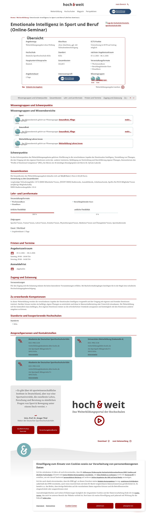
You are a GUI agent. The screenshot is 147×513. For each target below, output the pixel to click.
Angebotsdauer (32, 74)
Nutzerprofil (129, 475)
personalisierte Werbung (72, 477)
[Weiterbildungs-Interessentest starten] (120, 11)
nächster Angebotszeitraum (102, 52)
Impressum (40, 506)
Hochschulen (69, 11)
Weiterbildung (56, 11)
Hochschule (30, 52)
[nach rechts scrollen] (130, 97)
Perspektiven (91, 11)
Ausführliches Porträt (23, 430)
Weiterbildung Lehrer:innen (71, 143)
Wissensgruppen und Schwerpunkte (32, 98)
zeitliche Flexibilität (82, 209)
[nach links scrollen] (13, 97)
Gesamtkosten (64, 60)
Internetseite (33, 354)
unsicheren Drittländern (129, 481)
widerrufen (47, 498)
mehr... (128, 120)
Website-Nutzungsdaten (106, 481)
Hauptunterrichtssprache (36, 60)
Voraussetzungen (18, 282)
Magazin (80, 11)
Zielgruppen (15, 219)
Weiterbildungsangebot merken (108, 87)
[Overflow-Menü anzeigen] (133, 97)
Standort (62, 52)
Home (13, 18)
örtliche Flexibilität (18, 209)
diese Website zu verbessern (107, 475)
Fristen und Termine (93, 98)
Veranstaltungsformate (100, 60)
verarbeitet (89, 475)
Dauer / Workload (18, 228)
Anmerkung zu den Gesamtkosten (25, 178)
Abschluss (62, 41)
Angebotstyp (31, 41)
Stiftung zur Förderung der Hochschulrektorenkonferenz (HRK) (105, 472)
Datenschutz (50, 506)
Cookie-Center (71, 506)
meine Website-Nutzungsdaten (74, 475)
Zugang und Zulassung (113, 98)
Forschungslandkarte (48, 430)
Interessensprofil (65, 74)
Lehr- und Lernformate (73, 98)
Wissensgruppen (97, 74)
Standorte (15, 320)
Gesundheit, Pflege (67, 120)
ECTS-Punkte (96, 41)
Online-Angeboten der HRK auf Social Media (106, 477)
